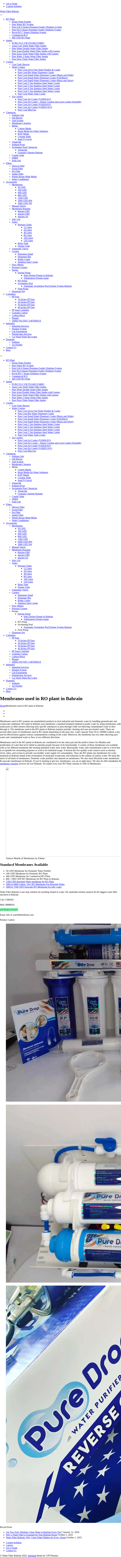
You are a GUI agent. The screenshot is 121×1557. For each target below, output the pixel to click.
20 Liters (28, 230)
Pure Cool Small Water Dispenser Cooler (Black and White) (46, 75)
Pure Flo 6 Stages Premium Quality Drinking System (36, 29)
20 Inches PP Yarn (26, 302)
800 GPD (22, 195)
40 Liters (28, 232)
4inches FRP (24, 214)
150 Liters (28, 240)
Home (3, 706)
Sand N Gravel (25, 139)
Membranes (17, 184)
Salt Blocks (17, 118)
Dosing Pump (24, 272)
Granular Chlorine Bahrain (30, 152)
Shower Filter (18, 166)
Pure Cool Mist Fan (27, 110)
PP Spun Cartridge (20, 310)
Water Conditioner (20, 179)
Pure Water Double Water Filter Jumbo (30, 48)
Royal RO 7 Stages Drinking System (29, 32)
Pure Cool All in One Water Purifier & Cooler (39, 70)
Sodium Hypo (18, 144)
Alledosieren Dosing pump (36, 278)
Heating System (19, 329)
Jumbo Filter (17, 174)
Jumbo (9, 40)
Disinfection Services (22, 334)
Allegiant (32, 1555)
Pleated (15, 318)
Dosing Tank (24, 246)
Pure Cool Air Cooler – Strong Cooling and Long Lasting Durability (49, 102)
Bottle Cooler (24, 259)
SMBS (15, 158)
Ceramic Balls (24, 136)
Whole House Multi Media (24, 176)
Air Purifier (17, 345)
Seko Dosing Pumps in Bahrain (38, 275)
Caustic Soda (18, 155)
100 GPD (22, 190)
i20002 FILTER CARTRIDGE (26, 320)
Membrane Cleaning (21, 123)
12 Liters (28, 227)
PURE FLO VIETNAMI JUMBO (28, 43)
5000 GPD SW (25, 203)
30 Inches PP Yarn (26, 304)
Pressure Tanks (25, 224)
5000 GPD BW (25, 200)
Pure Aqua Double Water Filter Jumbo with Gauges (36, 51)
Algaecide (16, 142)
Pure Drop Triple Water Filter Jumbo (29, 59)
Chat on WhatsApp (9, 910)
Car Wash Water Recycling (24, 337)
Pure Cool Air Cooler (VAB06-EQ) (34, 99)
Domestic (10, 339)
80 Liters (28, 235)
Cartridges (10, 294)
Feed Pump (23, 288)
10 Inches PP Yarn (26, 299)
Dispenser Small (25, 254)
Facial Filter (17, 168)
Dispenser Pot (18, 291)
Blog (8, 350)
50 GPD (22, 187)
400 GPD (22, 192)
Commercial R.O (20, 35)
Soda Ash (16, 160)
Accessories (11, 182)
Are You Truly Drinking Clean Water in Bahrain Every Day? (34, 1532)
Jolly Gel (16, 219)
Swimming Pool (25, 283)
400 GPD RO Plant (21, 37)
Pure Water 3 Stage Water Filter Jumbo (30, 56)
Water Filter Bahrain (9, 11)
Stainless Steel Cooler (28, 262)
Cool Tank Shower (21, 64)
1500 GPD (23, 198)
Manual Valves (19, 206)
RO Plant (10, 19)
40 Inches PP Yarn (26, 307)
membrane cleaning (9, 763)
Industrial (10, 323)
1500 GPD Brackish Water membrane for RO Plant (30, 881)
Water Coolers (18, 67)
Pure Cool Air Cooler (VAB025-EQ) (35, 107)
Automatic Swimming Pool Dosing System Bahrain (48, 286)
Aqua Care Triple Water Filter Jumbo (29, 45)
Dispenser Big (24, 256)
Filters (9, 163)
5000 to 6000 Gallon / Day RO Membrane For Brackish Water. (35, 884)
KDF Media (23, 134)
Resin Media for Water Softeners (33, 131)
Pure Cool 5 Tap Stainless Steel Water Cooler (39, 91)
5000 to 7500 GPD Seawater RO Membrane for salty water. (34, 887)
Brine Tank (23, 243)
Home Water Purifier (21, 21)
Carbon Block (18, 315)
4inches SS (23, 216)
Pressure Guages (19, 267)
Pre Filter (16, 171)
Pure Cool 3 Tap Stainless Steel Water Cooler (39, 86)
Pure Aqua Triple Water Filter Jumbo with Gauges (35, 54)
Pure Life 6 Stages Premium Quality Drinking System (37, 27)
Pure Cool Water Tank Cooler (31, 94)
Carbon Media (24, 128)
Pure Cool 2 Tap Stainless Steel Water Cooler (39, 83)
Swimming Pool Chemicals (24, 147)
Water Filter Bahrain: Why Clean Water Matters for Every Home (36, 1537)
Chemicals (11, 112)
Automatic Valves (20, 248)
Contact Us (11, 347)
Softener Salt (18, 115)
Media (15, 126)
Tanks (14, 222)
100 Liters (28, 238)
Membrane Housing (21, 208)
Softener (16, 342)
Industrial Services (20, 326)
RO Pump (22, 280)
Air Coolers (17, 96)
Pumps (15, 270)
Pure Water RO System (22, 24)
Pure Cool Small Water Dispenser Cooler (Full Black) (43, 78)
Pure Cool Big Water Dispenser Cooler (36, 72)
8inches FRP (24, 211)
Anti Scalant (17, 120)
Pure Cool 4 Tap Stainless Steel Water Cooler (39, 88)
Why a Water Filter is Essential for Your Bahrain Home (31, 1535)
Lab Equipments (19, 331)
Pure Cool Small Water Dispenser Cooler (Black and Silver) (45, 80)
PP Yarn (15, 296)
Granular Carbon (20, 312)
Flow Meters (18, 264)
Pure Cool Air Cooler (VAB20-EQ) (34, 104)
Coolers (9, 62)
